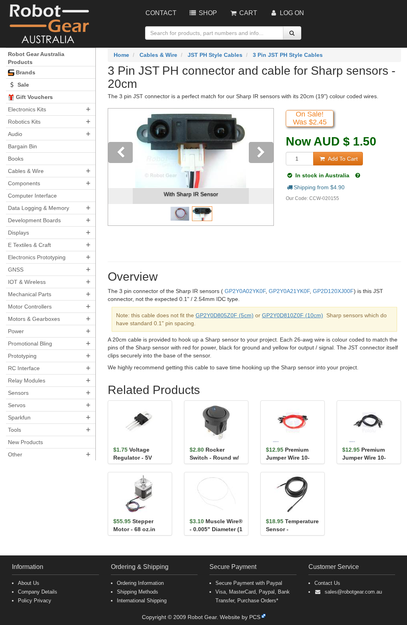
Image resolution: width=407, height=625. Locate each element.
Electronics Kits (27, 109)
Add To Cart (342, 158)
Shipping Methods (137, 592)
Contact (160, 13)
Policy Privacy (34, 601)
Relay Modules (26, 380)
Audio (15, 134)
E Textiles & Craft (29, 245)
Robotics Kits (24, 121)
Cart (247, 13)
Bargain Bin (22, 146)
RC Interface (24, 368)
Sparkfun (19, 417)
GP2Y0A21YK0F (289, 291)
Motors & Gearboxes (34, 319)
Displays (18, 232)
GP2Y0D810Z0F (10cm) (292, 315)
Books (15, 158)
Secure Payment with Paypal (248, 583)
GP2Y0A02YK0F (245, 291)
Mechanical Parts (29, 294)
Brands (24, 72)
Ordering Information (140, 583)
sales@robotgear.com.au (353, 592)
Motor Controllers (30, 306)
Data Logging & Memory (38, 208)
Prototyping (22, 356)
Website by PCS (240, 617)
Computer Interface (32, 195)
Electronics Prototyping (37, 257)
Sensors (18, 393)
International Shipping (142, 601)
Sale (22, 85)
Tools (14, 430)
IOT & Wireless (27, 282)
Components (24, 183)
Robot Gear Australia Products (36, 58)
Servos (16, 405)
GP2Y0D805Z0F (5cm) (225, 315)
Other (15, 454)
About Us (28, 583)
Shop (207, 13)
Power (16, 331)
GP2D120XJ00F (333, 291)
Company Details (37, 592)
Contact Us (327, 583)
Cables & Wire (26, 171)
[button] (120, 167)
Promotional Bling (30, 343)
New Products (25, 442)
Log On (291, 13)
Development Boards (34, 220)
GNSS (15, 269)
